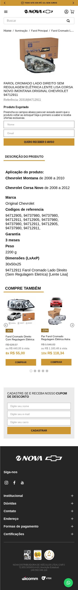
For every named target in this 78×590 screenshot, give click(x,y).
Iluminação (21, 30)
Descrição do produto (24, 156)
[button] (6, 12)
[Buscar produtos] (69, 21)
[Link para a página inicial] (7, 30)
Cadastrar (39, 430)
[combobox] (39, 20)
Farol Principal (39, 30)
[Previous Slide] (5, 3)
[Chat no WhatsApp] (68, 582)
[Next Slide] (73, 3)
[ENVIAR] (39, 142)
